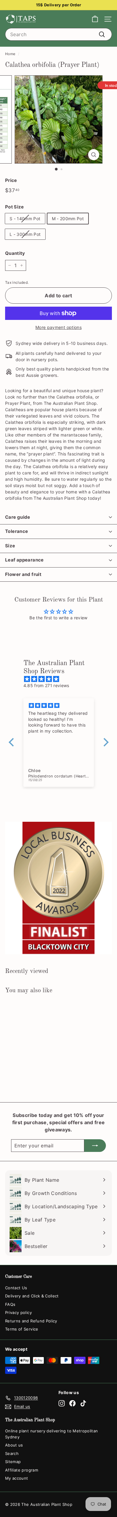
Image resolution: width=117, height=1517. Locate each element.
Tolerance (16, 531)
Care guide (17, 517)
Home (10, 54)
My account (16, 1478)
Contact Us (16, 1287)
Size (10, 546)
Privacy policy (18, 1312)
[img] (61, 679)
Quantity (15, 253)
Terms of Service (21, 1329)
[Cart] (95, 19)
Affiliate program (21, 1470)
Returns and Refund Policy (31, 1320)
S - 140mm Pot (25, 218)
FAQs (10, 1304)
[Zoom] (93, 154)
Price (11, 180)
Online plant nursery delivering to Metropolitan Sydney (51, 1433)
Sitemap (13, 1461)
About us (14, 1445)
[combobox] (58, 34)
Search (12, 1453)
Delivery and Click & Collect (32, 1295)
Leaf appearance (24, 560)
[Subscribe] (95, 1145)
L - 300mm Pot (25, 234)
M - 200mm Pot (68, 218)
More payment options (58, 327)
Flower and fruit (23, 574)
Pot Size (14, 207)
